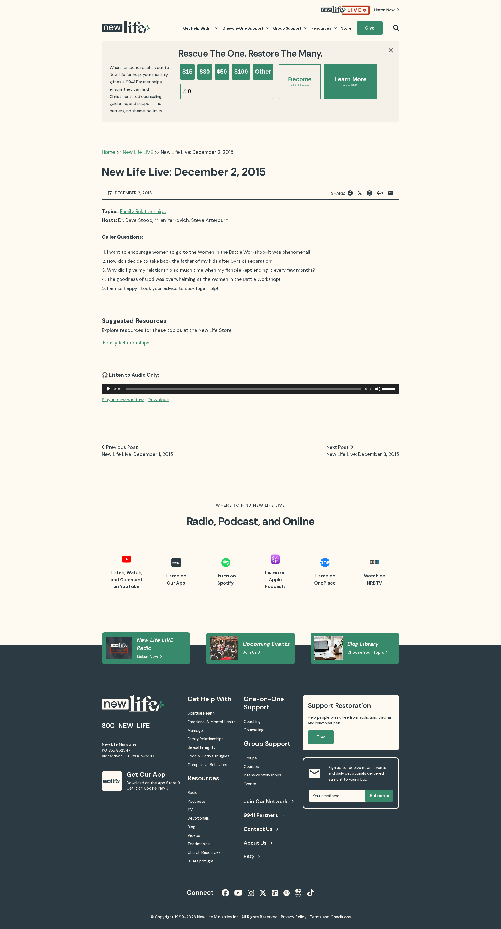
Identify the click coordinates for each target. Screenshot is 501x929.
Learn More (350, 81)
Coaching (252, 721)
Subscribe (379, 795)
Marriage (195, 730)
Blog (191, 826)
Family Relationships (143, 211)
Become (300, 81)
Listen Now (148, 656)
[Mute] (377, 389)
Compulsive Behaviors (207, 764)
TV (190, 809)
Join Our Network (266, 801)
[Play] (108, 389)
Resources (321, 28)
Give (369, 28)
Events (250, 783)
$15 (187, 71)
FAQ (249, 856)
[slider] (389, 388)
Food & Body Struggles (209, 756)
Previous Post (122, 447)
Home (108, 152)
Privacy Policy (294, 917)
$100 (241, 71)
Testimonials (199, 843)
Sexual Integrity (202, 747)
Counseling (254, 730)
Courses (251, 766)
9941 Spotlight (201, 861)
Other (263, 71)
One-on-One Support (242, 28)
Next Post (337, 447)
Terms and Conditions (330, 917)
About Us (255, 842)
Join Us (250, 652)
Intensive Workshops (262, 775)
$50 (222, 71)
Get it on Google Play (146, 788)
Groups (250, 758)
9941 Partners (261, 815)
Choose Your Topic (366, 652)
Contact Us (258, 829)
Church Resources (204, 852)
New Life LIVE (138, 152)
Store (346, 28)
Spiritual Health (201, 713)
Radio (193, 792)
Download (158, 399)
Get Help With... (197, 28)
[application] (250, 389)
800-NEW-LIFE (126, 725)
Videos (194, 835)
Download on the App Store (152, 783)
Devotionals (198, 818)
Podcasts (196, 801)
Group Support (287, 28)
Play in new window (123, 399)
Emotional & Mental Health (212, 721)
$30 (205, 71)
